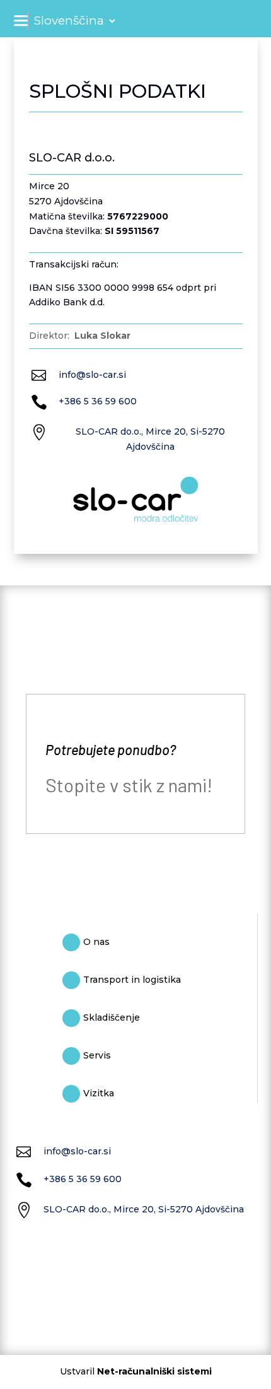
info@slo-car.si (92, 374)
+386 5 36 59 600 (98, 401)
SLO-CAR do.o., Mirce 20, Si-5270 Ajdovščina (143, 1209)
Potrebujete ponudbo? (110, 749)
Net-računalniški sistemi (154, 1371)
